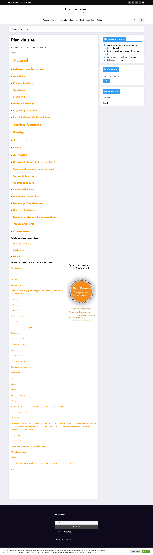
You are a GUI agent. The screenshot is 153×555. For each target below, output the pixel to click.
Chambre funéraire (18, 290)
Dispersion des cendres (20, 361)
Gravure (14, 384)
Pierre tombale (16, 440)
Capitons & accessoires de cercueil (33, 169)
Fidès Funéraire (76, 9)
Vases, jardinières (23, 224)
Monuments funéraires (26, 196)
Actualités (90, 20)
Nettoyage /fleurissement (28, 203)
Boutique (19, 132)
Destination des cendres (20, 344)
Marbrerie (63, 20)
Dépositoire (15, 333)
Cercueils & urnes (23, 176)
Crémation (15, 321)
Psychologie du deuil (25, 110)
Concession (15, 310)
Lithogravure (16, 401)
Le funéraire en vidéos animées (31, 117)
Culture (99, 20)
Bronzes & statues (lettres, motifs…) (34, 162)
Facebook (106, 97)
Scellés (13, 457)
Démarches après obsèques (21, 327)
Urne (13, 469)
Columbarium (16, 305)
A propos (20, 140)
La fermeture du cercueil (115, 60)
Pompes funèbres (49, 20)
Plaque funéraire (17, 446)
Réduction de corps (18, 452)
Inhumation (15, 389)
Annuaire (20, 155)
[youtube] (143, 2)
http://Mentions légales (63, 539)
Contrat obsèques (23, 182)
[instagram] (140, 2)
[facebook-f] (129, 2)
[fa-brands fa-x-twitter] (133, 2)
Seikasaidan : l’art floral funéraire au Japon (122, 57)
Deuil (82, 20)
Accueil (20, 60)
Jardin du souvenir (18, 395)
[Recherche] (134, 20)
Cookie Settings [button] (135, 551)
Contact (17, 147)
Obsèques (15, 417)
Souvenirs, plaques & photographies (34, 217)
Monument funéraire (19, 412)
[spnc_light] (141, 20)
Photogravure (16, 435)
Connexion (21, 231)
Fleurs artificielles (23, 189)
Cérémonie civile (17, 285)
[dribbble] (136, 2)
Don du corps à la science (21, 367)
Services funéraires (27, 124)
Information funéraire (28, 69)
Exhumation (15, 372)
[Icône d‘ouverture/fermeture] (10, 20)
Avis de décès (16, 268)
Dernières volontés (18, 338)
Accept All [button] (146, 551)
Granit (13, 378)
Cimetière (73, 20)
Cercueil (14, 279)
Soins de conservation (19, 463)
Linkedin (106, 103)
